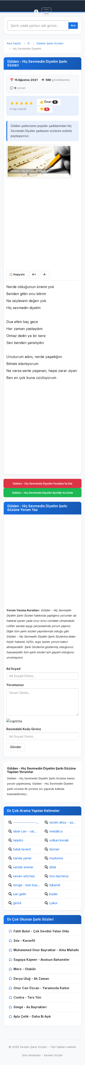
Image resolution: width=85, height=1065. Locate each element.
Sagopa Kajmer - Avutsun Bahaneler (42, 959)
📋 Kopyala (17, 274)
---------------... (26, 822)
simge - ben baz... (26, 885)
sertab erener (23, 867)
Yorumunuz (15, 685)
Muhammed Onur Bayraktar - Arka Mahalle (46, 950)
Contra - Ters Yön (27, 997)
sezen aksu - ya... (62, 822)
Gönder (15, 747)
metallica (56, 831)
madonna (56, 858)
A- (45, 274)
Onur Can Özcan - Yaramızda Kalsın (41, 988)
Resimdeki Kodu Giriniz (23, 729)
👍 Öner (48, 102)
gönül (17, 903)
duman (54, 849)
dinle (52, 867)
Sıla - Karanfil (24, 940)
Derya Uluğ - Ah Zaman (31, 978)
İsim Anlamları (31, 1055)
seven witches (24, 876)
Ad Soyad (13, 669)
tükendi (54, 885)
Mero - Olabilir (25, 969)
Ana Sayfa (14, 43)
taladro (18, 840)
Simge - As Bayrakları (30, 1007)
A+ (34, 274)
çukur (53, 903)
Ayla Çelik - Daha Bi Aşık (32, 1016)
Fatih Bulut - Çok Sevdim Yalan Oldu (41, 931)
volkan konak (59, 840)
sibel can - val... (24, 831)
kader (53, 894)
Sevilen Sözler (53, 1055)
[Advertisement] (42, 223)
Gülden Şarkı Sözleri (49, 43)
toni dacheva (58, 876)
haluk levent (22, 849)
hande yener (22, 858)
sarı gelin (19, 894)
